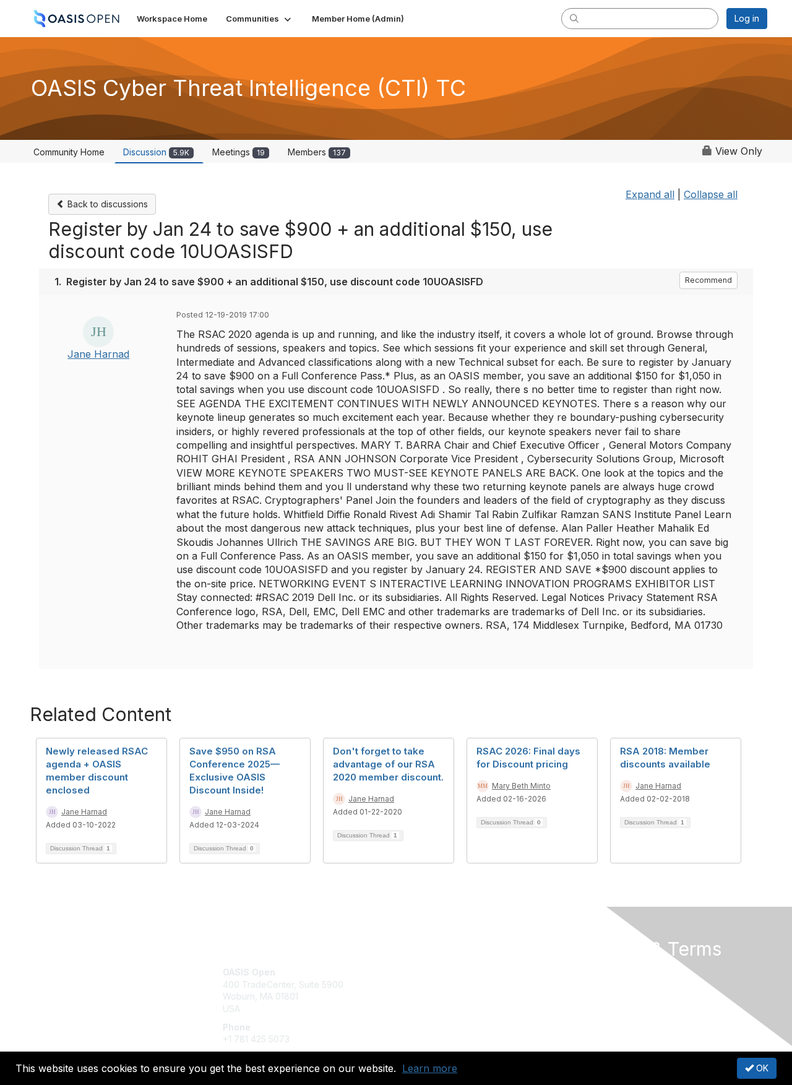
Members (317, 152)
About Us (598, 972)
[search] (574, 18)
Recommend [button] (708, 280)
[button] (260, 18)
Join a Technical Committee (457, 1008)
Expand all (650, 194)
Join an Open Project (444, 990)
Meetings (238, 152)
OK (761, 1068)
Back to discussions (106, 204)
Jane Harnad (98, 354)
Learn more (429, 1068)
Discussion (156, 152)
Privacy (595, 984)
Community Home (69, 152)
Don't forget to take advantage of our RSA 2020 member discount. (388, 764)
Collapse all (711, 194)
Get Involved (427, 972)
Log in (746, 18)
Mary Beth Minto (521, 785)
